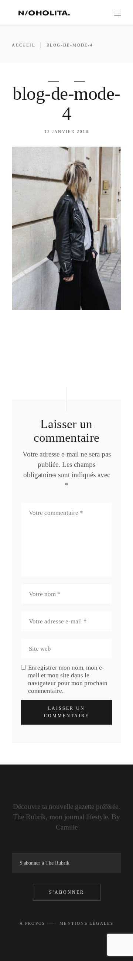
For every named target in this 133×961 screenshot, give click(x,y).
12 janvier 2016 (66, 131)
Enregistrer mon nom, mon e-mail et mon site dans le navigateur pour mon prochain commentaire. (68, 679)
